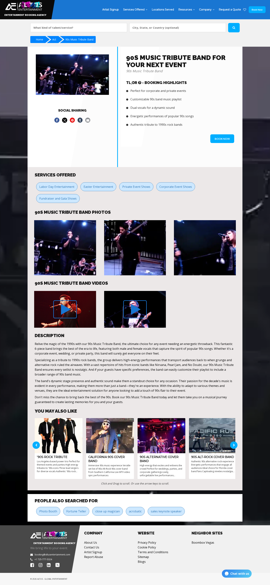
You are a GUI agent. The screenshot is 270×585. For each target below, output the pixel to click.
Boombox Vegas (203, 543)
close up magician (107, 511)
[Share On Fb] (57, 120)
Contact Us (91, 547)
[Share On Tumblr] (80, 120)
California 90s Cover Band (106, 459)
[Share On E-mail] (88, 120)
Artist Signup (93, 552)
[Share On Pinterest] (72, 120)
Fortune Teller (76, 511)
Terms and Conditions (153, 552)
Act (54, 39)
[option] (65, 247)
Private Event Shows (136, 187)
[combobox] (78, 27)
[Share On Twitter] (65, 120)
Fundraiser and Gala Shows (58, 198)
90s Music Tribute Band (79, 39)
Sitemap (143, 557)
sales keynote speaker (166, 511)
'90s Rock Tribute (52, 457)
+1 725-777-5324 (43, 559)
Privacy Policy (147, 543)
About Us (90, 543)
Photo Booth (48, 511)
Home (39, 39)
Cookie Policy (147, 547)
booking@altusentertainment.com (52, 554)
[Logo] (23, 5)
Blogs (142, 562)
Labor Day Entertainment (56, 187)
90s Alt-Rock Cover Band (212, 457)
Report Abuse (93, 557)
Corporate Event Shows (175, 187)
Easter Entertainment (98, 187)
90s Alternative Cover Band (159, 459)
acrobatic (135, 511)
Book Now (257, 9)
